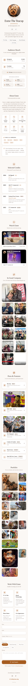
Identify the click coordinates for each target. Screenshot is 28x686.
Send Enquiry (15, 662)
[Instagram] (12, 29)
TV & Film (5, 644)
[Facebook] (15, 29)
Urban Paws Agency (19, 665)
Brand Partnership (13, 644)
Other (13, 647)
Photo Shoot (21, 644)
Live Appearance (6, 647)
